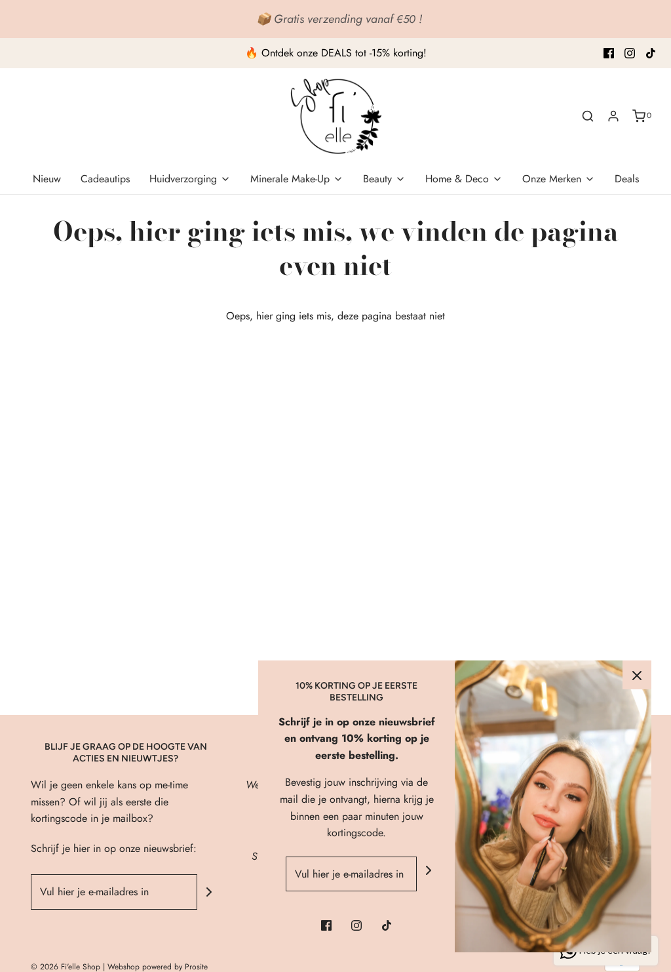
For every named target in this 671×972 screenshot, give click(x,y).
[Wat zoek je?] (588, 116)
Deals (627, 178)
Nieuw (47, 178)
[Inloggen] (613, 116)
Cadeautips (105, 178)
